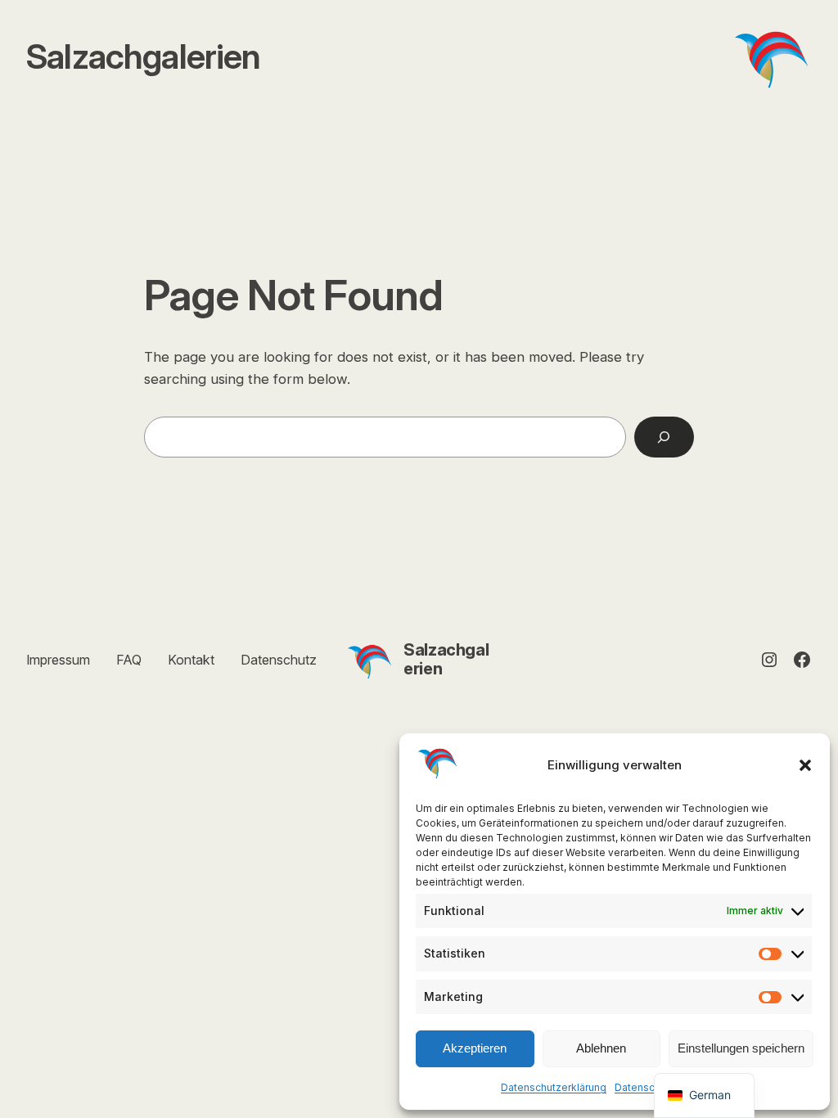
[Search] (664, 437)
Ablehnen (601, 1048)
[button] (805, 765)
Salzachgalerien (446, 659)
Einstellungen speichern (741, 1048)
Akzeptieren (475, 1048)
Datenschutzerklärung (553, 1087)
